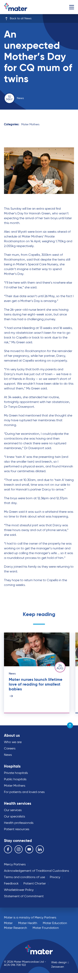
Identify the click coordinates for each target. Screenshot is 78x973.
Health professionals (18, 823)
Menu (71, 7)
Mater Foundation (46, 928)
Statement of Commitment (24, 896)
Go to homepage (21, 7)
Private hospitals (16, 773)
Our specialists (14, 816)
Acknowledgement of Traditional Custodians (36, 871)
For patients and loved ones (24, 792)
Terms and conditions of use (24, 877)
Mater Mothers (30, 124)
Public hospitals (15, 779)
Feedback (11, 883)
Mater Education (55, 923)
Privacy (55, 877)
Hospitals (12, 766)
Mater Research (15, 928)
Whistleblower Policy (19, 890)
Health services (17, 804)
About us (12, 736)
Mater (8, 923)
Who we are (13, 742)
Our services (13, 810)
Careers (9, 748)
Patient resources (16, 829)
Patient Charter (34, 883)
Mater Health (27, 923)
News (8, 755)
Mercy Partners (15, 864)
